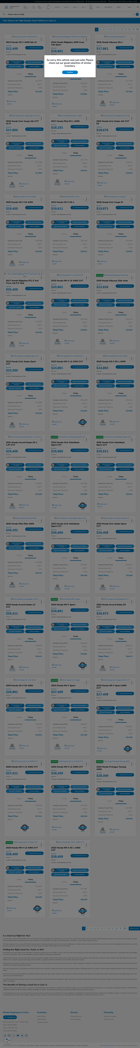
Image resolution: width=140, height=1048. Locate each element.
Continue (70, 72)
